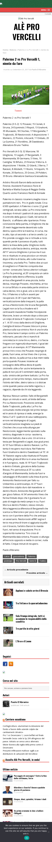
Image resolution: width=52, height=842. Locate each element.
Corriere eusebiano (15, 719)
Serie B (33, 560)
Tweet (18, 110)
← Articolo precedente (16, 569)
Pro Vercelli (21, 560)
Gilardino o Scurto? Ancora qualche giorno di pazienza (29, 788)
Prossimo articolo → (37, 572)
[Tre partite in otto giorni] (8, 632)
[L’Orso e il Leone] (8, 645)
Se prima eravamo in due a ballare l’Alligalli (28, 812)
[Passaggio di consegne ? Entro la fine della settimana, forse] (7, 780)
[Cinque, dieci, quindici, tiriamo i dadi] (7, 803)
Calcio (7, 556)
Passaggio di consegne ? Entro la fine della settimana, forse (30, 777)
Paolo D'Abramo (39, 69)
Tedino (43, 560)
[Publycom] (1, 3)
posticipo (8, 560)
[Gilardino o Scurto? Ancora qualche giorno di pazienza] (7, 792)
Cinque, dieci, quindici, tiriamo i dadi (30, 799)
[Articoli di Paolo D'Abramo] (6, 705)
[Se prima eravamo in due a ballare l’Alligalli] (7, 815)
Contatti (48, 14)
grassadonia (18, 556)
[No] (48, 832)
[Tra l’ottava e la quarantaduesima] (8, 607)
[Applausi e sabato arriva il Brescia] (8, 594)
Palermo (31, 556)
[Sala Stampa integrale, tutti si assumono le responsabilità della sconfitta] (8, 619)
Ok (27, 838)
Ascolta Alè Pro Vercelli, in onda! (22, 759)
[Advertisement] (27, 78)
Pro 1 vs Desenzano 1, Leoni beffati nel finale (23, 735)
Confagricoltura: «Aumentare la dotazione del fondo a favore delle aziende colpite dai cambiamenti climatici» (23, 729)
